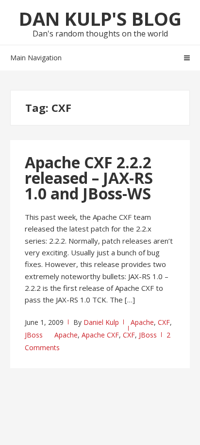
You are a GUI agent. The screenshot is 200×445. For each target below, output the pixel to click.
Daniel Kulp (101, 322)
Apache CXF (100, 334)
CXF (164, 322)
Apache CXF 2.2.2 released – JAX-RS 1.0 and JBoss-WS (89, 178)
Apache (142, 322)
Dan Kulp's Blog (100, 18)
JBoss (34, 334)
